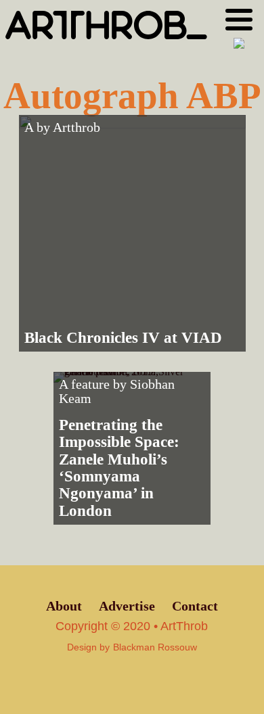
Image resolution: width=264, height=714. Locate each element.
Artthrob (76, 127)
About (64, 606)
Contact (195, 606)
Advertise (127, 606)
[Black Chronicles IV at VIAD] (132, 233)
